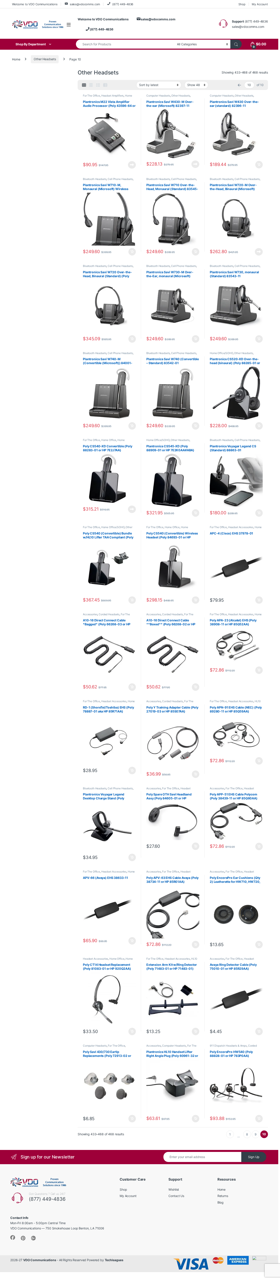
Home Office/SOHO (221, 353)
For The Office (91, 95)
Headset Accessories (240, 527)
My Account (260, 4)
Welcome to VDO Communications (35, 4)
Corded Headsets (109, 614)
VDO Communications (39, 1260)
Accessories (90, 614)
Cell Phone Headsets (120, 179)
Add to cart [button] (259, 164)
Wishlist (173, 1189)
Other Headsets (45, 59)
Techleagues (114, 1260)
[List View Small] (105, 85)
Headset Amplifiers (112, 95)
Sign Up (253, 1157)
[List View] (98, 85)
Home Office (108, 440)
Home (16, 59)
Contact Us (176, 1196)
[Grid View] (84, 85)
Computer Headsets (158, 95)
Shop (241, 4)
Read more (132, 165)
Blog (220, 1202)
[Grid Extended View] (91, 85)
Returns (222, 1196)
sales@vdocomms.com (85, 4)
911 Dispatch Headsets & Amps (228, 1045)
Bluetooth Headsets (94, 179)
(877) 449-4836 (122, 4)
